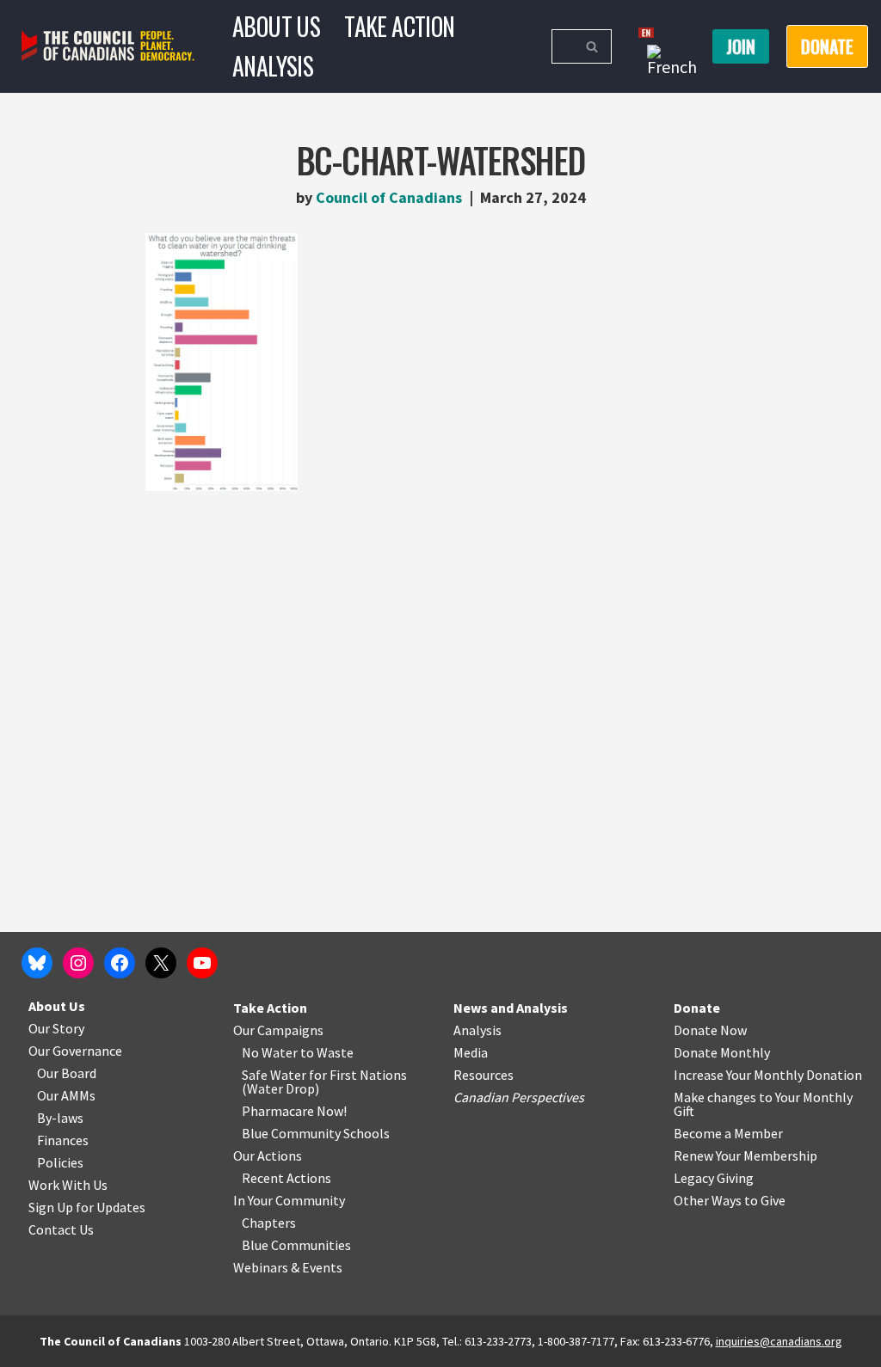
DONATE (827, 46)
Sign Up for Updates (86, 1207)
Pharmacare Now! (294, 1110)
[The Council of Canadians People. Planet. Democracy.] (108, 46)
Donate (697, 1007)
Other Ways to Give (730, 1200)
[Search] (592, 46)
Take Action (399, 26)
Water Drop (281, 1088)
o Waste (330, 1052)
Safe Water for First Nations (324, 1074)
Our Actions (267, 1155)
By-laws (60, 1117)
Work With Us (68, 1184)
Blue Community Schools (316, 1133)
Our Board (66, 1073)
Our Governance (75, 1050)
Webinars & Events (287, 1267)
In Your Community (289, 1200)
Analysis (272, 65)
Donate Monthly (722, 1052)
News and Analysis (510, 1007)
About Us (276, 26)
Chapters (269, 1222)
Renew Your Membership (745, 1155)
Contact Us (61, 1229)
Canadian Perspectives (518, 1097)
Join (740, 46)
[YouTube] (202, 962)
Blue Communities (296, 1245)
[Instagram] (78, 962)
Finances (63, 1140)
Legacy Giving (714, 1177)
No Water (271, 1052)
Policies (60, 1162)
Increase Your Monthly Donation (768, 1074)
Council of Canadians (389, 197)
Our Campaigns (278, 1030)
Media (470, 1052)
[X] (160, 962)
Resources (483, 1074)
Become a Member (728, 1133)
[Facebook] (119, 962)
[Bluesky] (37, 962)
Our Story (56, 1028)
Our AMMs (66, 1095)
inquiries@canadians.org (779, 1341)
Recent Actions (286, 1177)
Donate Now (710, 1030)
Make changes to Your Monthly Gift (763, 1103)
